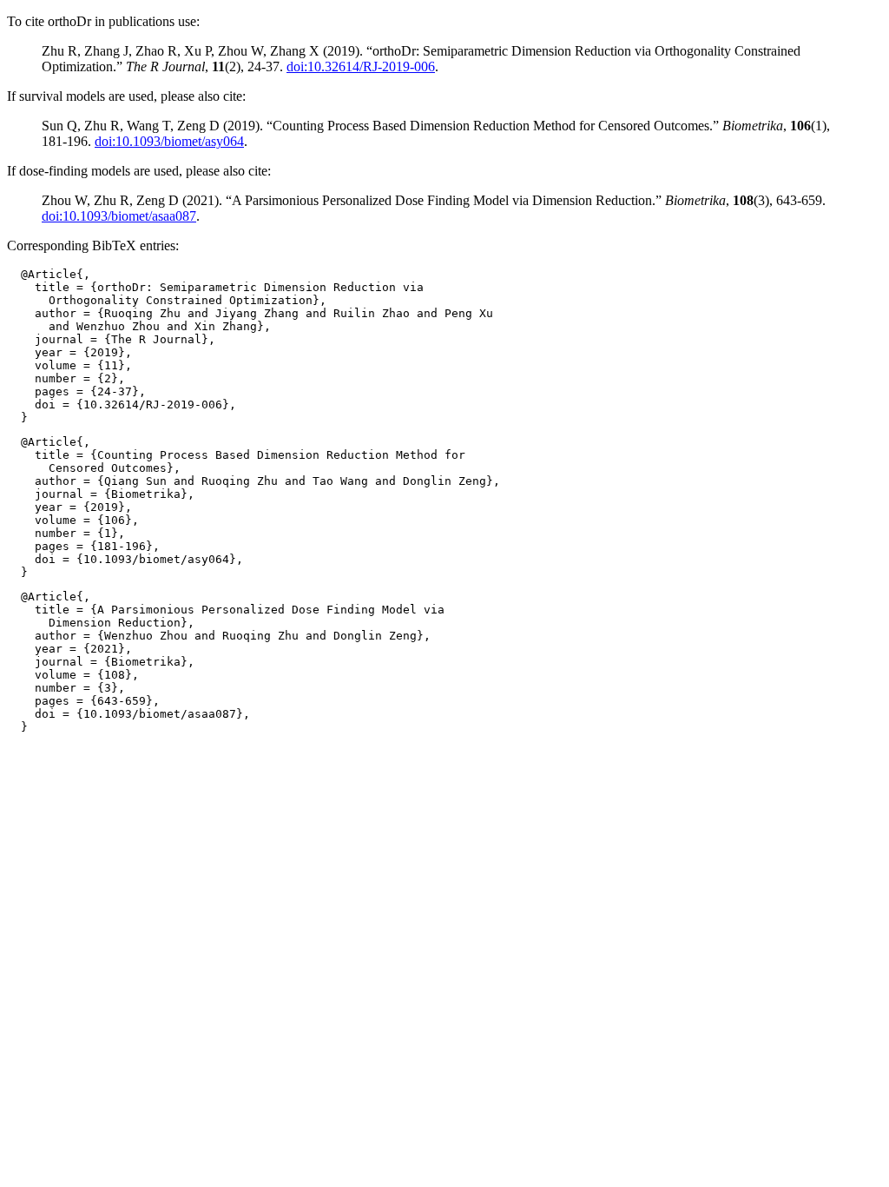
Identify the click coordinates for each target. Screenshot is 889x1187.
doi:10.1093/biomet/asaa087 (119, 216)
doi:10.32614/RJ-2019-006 (360, 66)
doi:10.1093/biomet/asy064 (169, 141)
